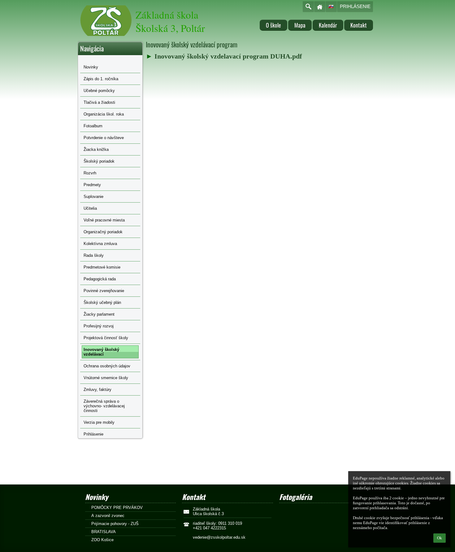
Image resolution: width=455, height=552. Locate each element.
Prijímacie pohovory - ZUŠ (115, 523)
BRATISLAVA (103, 531)
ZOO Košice (102, 539)
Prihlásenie (355, 6)
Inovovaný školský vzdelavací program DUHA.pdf (228, 56)
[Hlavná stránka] (319, 6)
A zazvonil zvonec (107, 515)
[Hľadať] (308, 6)
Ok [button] (439, 538)
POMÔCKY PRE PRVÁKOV (117, 507)
